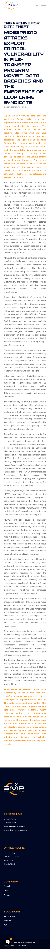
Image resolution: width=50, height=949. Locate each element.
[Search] (36, 5)
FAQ (5, 925)
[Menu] (42, 5)
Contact (7, 895)
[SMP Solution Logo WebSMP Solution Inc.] (21, 5)
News (6, 891)
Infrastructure (9, 916)
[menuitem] (36, 5)
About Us (7, 886)
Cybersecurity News (15, 107)
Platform (7, 921)
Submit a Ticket (9, 864)
